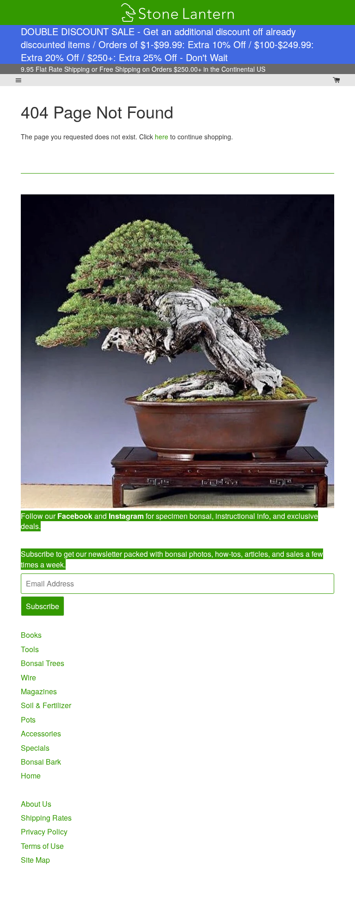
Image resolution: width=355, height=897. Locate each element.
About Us (36, 803)
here (161, 136)
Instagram (126, 516)
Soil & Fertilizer (46, 705)
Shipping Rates (46, 817)
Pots (28, 719)
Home (31, 775)
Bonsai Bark (41, 761)
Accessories (41, 733)
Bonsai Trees (42, 663)
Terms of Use (42, 846)
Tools (30, 649)
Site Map (35, 859)
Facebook (74, 516)
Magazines (39, 691)
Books (31, 634)
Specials (35, 747)
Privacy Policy (44, 831)
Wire (28, 677)
